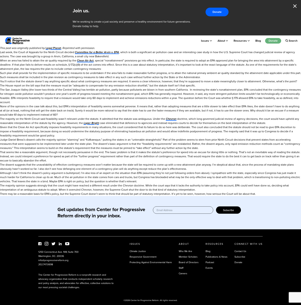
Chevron (171, 119)
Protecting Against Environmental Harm (151, 262)
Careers (183, 273)
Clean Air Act (85, 60)
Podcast (210, 262)
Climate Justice (138, 251)
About (221, 41)
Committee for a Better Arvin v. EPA (97, 52)
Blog (258, 41)
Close (295, 6)
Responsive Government (143, 257)
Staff (181, 268)
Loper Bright (91, 123)
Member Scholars (188, 257)
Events (209, 268)
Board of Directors (189, 262)
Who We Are (185, 251)
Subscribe (228, 210)
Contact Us (240, 251)
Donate (217, 12)
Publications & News (216, 257)
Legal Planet (53, 48)
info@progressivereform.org (53, 260)
